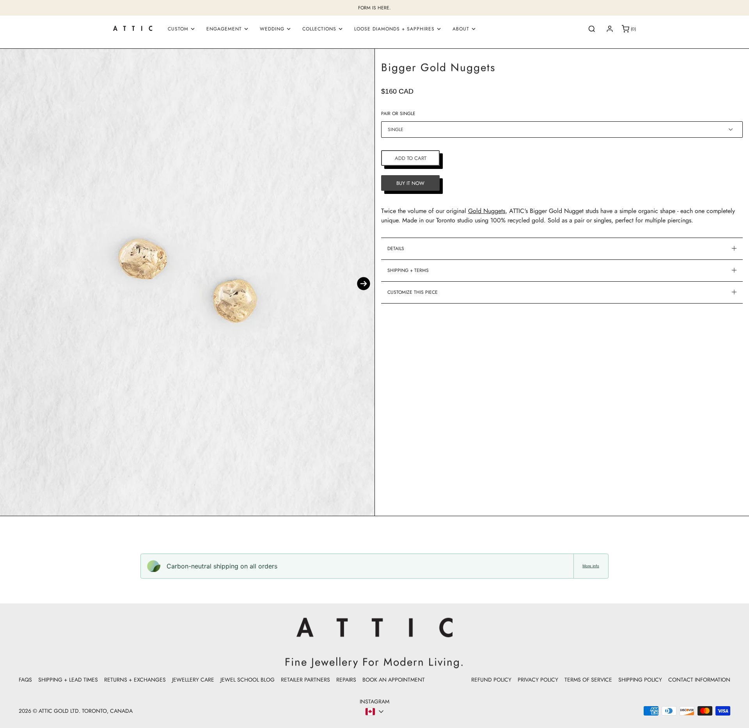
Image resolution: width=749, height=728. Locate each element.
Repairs (346, 680)
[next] (363, 283)
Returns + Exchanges (135, 680)
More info (590, 566)
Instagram (374, 701)
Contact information (699, 680)
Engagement (224, 28)
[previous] (11, 283)
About (461, 28)
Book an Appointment (393, 680)
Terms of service (588, 680)
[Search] (592, 29)
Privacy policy (538, 680)
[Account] (610, 29)
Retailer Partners (305, 680)
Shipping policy (640, 680)
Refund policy (491, 680)
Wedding (272, 28)
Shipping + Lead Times (68, 680)
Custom (178, 28)
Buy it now (410, 182)
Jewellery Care (193, 680)
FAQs (25, 680)
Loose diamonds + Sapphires (394, 28)
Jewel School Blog (247, 680)
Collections (319, 28)
